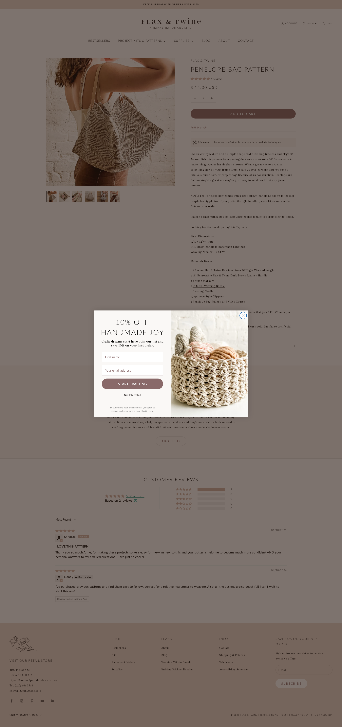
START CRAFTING (132, 383)
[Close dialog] (243, 315)
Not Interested (132, 395)
